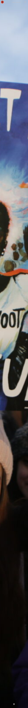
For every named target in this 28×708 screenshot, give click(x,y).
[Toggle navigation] (25, 2)
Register (18, 2)
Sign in (13, 2)
